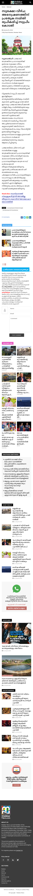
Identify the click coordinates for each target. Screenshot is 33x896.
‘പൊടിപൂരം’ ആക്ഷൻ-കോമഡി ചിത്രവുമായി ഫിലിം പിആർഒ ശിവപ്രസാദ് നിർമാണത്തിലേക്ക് (21, 752)
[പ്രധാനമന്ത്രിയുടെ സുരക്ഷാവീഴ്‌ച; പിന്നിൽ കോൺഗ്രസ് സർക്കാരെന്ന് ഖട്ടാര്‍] (6, 243)
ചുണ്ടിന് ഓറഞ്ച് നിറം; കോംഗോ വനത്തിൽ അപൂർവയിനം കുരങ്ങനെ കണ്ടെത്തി (15, 462)
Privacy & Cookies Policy (22, 889)
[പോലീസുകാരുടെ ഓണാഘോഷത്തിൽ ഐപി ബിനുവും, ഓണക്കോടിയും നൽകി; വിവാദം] (9, 426)
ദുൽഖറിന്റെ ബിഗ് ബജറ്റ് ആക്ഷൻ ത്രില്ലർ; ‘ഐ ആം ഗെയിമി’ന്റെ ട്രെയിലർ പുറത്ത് (21, 725)
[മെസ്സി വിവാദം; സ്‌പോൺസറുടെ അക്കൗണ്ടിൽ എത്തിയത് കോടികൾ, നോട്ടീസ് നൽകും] (9, 402)
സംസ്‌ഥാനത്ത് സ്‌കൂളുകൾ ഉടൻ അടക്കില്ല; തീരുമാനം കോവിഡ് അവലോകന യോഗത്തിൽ (16, 197)
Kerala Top (4, 396)
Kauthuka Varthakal (7, 675)
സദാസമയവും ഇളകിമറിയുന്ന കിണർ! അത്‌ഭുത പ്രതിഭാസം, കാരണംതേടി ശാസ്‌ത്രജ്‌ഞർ (16, 476)
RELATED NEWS (7, 225)
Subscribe (16, 785)
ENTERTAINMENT (8, 690)
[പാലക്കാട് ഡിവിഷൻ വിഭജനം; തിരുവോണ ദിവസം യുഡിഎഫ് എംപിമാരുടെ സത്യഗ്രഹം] (9, 377)
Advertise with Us (6, 881)
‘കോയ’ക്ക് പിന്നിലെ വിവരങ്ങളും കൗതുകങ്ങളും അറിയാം (15, 647)
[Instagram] (8, 860)
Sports (18, 445)
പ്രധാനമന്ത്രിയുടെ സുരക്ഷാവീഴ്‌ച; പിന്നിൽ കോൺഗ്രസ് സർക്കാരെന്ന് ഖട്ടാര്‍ (21, 244)
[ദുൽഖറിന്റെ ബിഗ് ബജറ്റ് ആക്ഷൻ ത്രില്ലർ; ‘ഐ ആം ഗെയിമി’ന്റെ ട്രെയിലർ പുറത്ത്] (6, 723)
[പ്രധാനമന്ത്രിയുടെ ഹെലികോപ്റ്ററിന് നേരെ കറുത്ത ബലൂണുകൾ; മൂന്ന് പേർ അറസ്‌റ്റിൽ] (6, 232)
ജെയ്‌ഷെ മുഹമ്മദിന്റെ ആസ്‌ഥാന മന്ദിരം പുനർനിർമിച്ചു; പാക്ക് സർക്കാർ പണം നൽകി (21, 514)
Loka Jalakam (20, 370)
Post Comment (16, 335)
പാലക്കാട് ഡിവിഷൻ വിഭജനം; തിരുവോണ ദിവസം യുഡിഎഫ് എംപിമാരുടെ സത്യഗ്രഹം (21, 529)
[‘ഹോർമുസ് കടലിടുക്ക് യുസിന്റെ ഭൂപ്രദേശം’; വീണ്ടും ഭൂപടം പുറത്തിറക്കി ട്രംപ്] (24, 377)
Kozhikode (4, 370)
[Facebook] (3, 860)
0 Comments (6, 217)
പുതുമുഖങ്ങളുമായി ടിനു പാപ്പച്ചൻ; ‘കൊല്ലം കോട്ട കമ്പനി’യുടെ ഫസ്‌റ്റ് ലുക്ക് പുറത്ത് (21, 712)
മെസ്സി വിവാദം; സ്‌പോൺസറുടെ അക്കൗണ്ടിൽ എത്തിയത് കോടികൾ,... (8, 414)
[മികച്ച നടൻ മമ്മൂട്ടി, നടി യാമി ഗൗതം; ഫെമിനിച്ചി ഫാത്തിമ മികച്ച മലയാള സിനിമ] (6, 738)
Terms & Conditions (9, 889)
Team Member (9, 32)
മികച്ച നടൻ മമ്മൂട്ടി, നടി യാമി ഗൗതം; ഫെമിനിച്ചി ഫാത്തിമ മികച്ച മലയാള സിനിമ (21, 739)
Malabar (3, 869)
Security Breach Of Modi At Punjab (15, 208)
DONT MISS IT (7, 505)
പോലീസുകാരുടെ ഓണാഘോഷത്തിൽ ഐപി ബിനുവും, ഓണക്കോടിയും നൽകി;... (8, 439)
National (9, 7)
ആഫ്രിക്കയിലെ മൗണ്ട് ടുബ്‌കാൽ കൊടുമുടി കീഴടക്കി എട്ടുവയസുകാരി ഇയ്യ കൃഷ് (16, 492)
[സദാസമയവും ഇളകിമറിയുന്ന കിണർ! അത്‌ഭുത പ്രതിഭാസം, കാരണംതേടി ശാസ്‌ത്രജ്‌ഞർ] (16, 665)
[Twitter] (18, 860)
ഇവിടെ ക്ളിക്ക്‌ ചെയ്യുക (16, 608)
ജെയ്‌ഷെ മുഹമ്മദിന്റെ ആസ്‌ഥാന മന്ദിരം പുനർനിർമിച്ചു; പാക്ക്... (23, 362)
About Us (3, 879)
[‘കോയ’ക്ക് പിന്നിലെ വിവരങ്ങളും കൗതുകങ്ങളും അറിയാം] (16, 633)
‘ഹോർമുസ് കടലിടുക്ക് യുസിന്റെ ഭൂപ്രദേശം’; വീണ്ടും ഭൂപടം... (23, 388)
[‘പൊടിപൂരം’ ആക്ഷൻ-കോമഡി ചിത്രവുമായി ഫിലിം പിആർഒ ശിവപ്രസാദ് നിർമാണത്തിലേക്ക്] (6, 750)
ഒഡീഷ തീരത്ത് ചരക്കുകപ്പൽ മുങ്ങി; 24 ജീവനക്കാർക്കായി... (23, 412)
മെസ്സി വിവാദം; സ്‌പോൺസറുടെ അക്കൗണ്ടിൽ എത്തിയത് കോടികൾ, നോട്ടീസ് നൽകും (21, 557)
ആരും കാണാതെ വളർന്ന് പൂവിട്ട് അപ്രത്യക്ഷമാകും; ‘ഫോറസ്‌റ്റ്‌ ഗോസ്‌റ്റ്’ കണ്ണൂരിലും (15, 484)
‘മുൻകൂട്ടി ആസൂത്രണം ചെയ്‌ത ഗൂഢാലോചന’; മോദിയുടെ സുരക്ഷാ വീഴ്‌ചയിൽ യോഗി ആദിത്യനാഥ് (20, 255)
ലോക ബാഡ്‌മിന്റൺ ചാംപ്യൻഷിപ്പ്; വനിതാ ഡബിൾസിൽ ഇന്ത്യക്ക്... (23, 438)
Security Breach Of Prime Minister (10, 210)
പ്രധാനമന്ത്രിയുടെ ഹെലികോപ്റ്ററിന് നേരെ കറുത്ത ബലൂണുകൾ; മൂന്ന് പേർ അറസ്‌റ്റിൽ (21, 233)
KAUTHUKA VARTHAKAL (11, 454)
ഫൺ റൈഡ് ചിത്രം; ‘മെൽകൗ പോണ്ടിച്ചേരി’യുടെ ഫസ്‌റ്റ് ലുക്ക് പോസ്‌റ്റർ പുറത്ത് (21, 698)
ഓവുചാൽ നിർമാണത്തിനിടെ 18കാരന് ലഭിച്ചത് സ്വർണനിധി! (17, 470)
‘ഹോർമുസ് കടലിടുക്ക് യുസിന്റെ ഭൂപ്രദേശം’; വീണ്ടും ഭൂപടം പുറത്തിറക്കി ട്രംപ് (21, 543)
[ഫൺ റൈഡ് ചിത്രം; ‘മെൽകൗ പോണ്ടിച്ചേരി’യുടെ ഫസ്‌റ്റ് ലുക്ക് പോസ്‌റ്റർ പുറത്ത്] (6, 696)
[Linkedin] (13, 860)
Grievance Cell (5, 877)
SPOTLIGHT (7, 620)
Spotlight (5, 643)
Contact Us (19, 850)
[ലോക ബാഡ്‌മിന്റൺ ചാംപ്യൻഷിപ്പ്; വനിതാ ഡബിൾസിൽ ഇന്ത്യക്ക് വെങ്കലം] (24, 426)
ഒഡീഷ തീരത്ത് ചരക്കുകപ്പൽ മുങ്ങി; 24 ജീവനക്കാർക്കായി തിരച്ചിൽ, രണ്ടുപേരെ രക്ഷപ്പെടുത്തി (21, 571)
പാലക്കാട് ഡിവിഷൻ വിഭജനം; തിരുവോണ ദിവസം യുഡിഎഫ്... (7, 389)
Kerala (3, 871)
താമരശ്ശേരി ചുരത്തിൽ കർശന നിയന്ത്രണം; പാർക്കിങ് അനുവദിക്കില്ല (8, 362)
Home (3, 7)
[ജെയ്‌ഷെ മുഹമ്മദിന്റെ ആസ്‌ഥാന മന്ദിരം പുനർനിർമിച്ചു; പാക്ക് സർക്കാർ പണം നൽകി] (24, 351)
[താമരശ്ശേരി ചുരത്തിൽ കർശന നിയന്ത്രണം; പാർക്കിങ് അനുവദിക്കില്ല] (9, 351)
